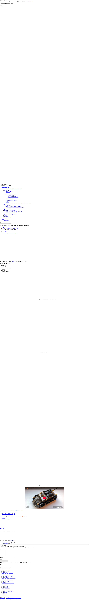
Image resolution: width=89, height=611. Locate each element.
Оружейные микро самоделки (7, 590)
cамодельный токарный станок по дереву (8, 514)
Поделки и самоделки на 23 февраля (11, 212)
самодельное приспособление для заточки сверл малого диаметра (12, 515)
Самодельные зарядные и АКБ (12, 196)
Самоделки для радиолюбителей (11, 194)
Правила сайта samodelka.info (10, 598)
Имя (1, 557)
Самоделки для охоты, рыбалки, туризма (10, 214)
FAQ (3, 219)
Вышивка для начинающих (6, 584)
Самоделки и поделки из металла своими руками (14, 206)
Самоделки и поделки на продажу (7, 591)
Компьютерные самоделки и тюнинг (8, 576)
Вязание (7, 201)
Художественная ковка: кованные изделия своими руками (15, 207)
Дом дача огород (6, 190)
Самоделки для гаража (9, 189)
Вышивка (7, 202)
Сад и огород (8, 192)
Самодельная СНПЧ (9, 198)
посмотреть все (13, 540)
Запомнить (20, 1)
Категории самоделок (5, 187)
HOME (3, 227)
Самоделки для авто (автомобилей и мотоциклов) (14, 188)
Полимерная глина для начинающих (11, 200)
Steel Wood (5, 231)
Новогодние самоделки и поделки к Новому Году (14, 211)
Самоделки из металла (6, 588)
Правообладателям (18, 598)
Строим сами (4, 572)
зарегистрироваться (29, 1)
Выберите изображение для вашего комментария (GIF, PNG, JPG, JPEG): (11, 562)
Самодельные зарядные (6, 574)
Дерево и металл (6, 204)
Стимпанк (5, 215)
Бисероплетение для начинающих (7, 585)
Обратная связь (2, 598)
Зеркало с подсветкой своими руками (6, 542)
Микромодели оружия (7, 217)
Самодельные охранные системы (13, 197)
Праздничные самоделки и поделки (9, 210)
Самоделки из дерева (5, 587)
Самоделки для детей (7, 208)
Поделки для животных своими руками (10, 209)
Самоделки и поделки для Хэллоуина (12, 213)
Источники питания (11, 195)
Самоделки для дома (9, 191)
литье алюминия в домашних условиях (8, 513)
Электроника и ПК (7, 193)
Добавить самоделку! (5, 220)
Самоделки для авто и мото (6, 569)
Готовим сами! (6, 216)
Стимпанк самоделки (5, 581)
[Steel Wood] (6, 527)
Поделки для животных (6, 579)
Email (1, 559)
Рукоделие (5, 199)
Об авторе (3, 518)
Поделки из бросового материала (7, 589)
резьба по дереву (8, 205)
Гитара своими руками (5, 543)
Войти (23, 1)
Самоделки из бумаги (5, 586)
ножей (13, 261)
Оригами (7, 203)
